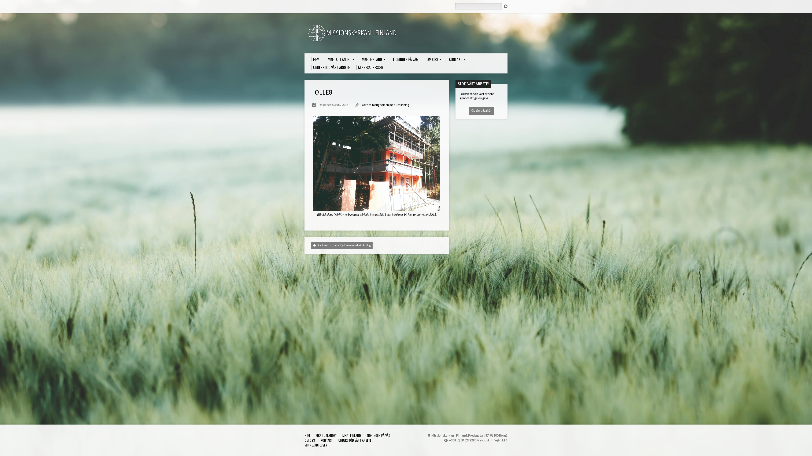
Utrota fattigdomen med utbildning (385, 105)
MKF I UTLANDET (326, 435)
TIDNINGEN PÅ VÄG (378, 435)
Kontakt (327, 440)
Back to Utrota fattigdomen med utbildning (344, 245)
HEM (307, 435)
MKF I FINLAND (351, 435)
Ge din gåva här (481, 110)
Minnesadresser (315, 445)
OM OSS (309, 440)
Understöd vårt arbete (354, 440)
